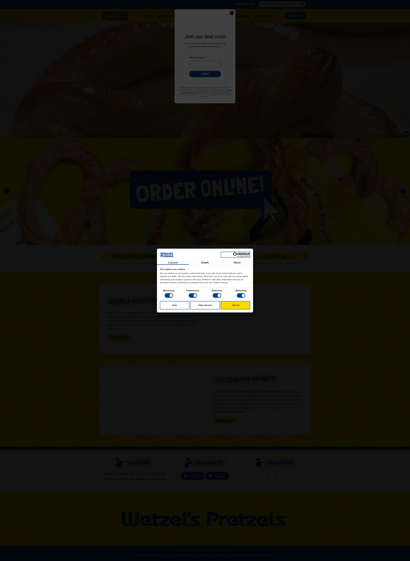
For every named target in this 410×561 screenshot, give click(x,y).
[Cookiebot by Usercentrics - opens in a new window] (235, 254)
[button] (193, 295)
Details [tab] (205, 262)
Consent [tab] (173, 262)
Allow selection (205, 305)
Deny (174, 305)
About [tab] (237, 262)
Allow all (235, 305)
